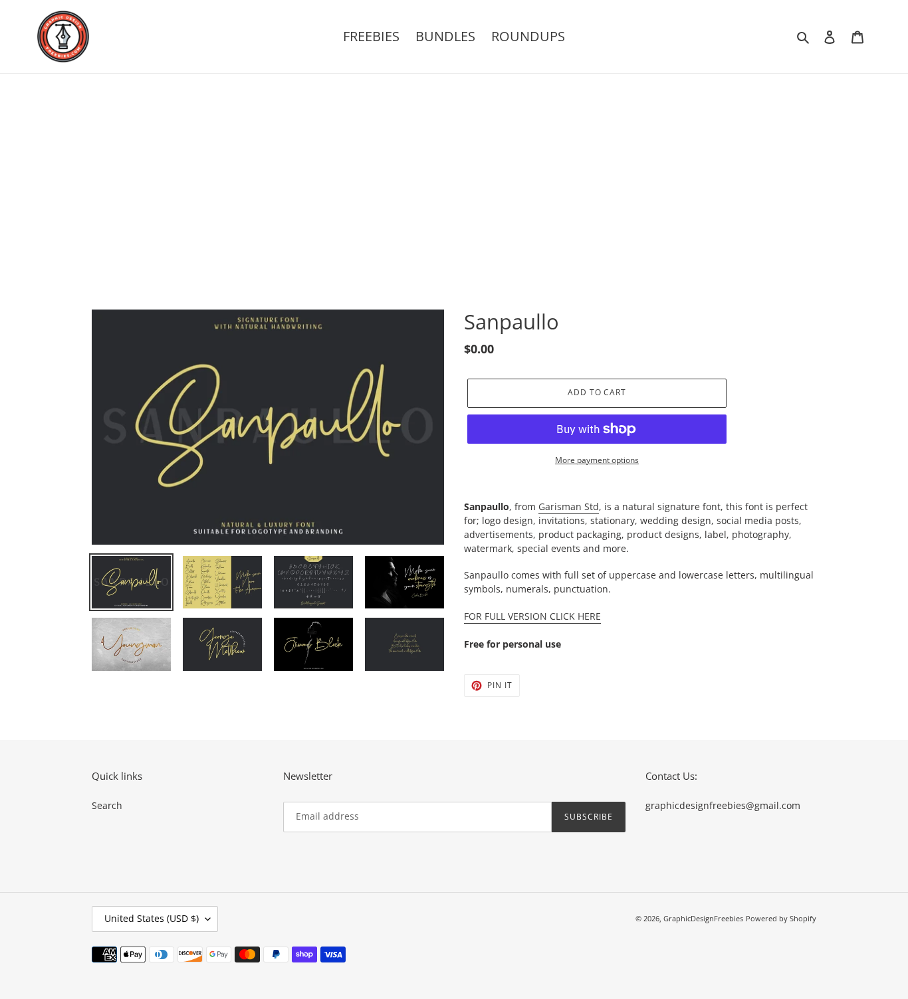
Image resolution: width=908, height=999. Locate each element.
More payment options (597, 460)
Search (107, 805)
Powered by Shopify (781, 918)
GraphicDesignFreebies (703, 918)
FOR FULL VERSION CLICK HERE (532, 616)
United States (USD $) (151, 918)
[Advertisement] (454, 173)
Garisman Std (568, 506)
